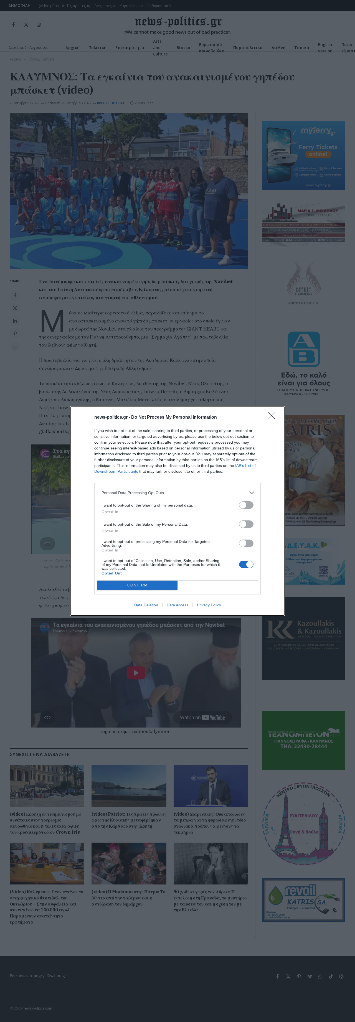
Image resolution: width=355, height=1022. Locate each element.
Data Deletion (146, 605)
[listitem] (177, 493)
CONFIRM (137, 585)
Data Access (177, 605)
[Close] (273, 417)
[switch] (246, 505)
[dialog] (177, 511)
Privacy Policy (209, 605)
